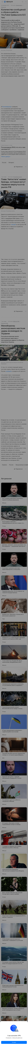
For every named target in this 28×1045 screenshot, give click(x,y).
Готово (14, 1042)
